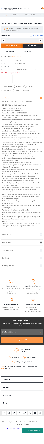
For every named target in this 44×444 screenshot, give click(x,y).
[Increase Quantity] (40, 40)
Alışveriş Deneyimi (8, 266)
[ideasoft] (11, 429)
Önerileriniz (6, 258)
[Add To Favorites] (6, 86)
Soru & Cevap (6, 242)
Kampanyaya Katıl (22, 340)
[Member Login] (38, 9)
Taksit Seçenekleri (8, 250)
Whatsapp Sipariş (34, 430)
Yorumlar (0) (6, 235)
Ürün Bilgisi (5, 98)
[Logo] (16, 9)
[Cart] (42, 9)
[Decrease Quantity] (3, 40)
